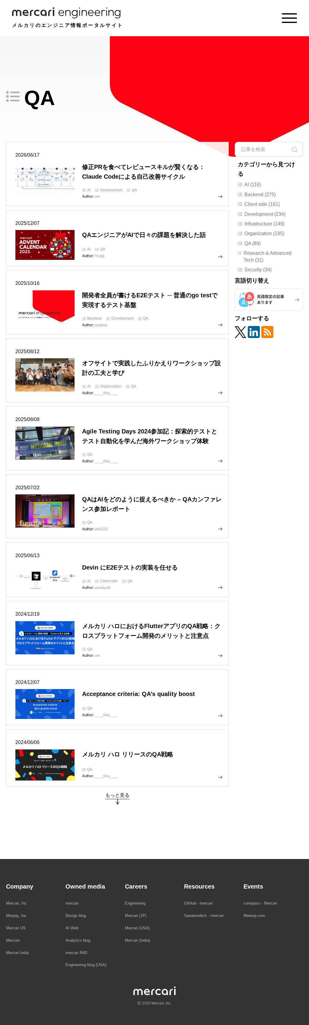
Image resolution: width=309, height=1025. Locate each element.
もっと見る (117, 795)
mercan (71, 903)
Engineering (135, 903)
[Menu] (289, 18)
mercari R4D (76, 952)
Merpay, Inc (16, 915)
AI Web (71, 928)
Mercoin (13, 940)
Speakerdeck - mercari (204, 915)
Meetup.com (254, 915)
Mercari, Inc (16, 903)
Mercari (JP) (135, 915)
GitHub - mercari (198, 903)
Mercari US (16, 928)
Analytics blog (77, 940)
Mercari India (17, 952)
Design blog (75, 915)
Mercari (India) (137, 940)
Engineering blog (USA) (85, 965)
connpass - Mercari (260, 903)
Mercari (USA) (137, 928)
